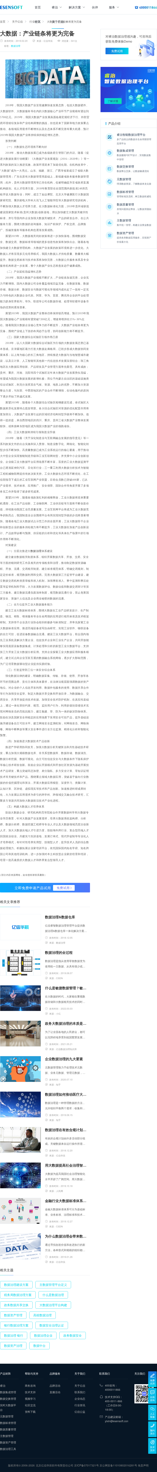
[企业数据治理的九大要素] (20, 1069)
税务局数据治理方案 (18, 1295)
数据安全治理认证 (51, 1325)
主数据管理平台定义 (53, 1284)
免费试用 (63, 888)
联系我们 (79, 1392)
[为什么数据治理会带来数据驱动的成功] (20, 1246)
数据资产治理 (13, 1345)
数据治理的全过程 (59, 952)
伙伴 (95, 7)
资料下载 (30, 1412)
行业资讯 (79, 1405)
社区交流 (30, 1405)
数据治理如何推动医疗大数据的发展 (66, 1094)
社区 (38, 21)
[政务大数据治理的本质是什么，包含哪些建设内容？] (20, 1034)
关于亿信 (58, 21)
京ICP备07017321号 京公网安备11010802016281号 (105, 1465)
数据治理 (15, 45)
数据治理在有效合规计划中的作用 (66, 1129)
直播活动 (55, 1392)
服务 (112, 7)
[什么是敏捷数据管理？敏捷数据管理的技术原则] (20, 998)
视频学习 (30, 1398)
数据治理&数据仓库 (60, 916)
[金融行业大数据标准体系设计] (20, 1211)
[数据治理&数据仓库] (20, 927)
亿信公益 (79, 1412)
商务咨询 (30, 1385)
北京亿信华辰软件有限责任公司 (54, 1465)
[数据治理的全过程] (20, 963)
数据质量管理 (8, 1429)
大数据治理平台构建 (53, 1305)
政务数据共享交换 (16, 1305)
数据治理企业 (43, 1335)
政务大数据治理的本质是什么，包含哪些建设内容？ (66, 1023)
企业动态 (79, 1398)
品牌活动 (55, 1385)
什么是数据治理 (53, 1295)
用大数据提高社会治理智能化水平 (66, 1165)
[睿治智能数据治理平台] (11, 7)
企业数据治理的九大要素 (64, 1058)
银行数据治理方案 (16, 1325)
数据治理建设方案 (16, 1284)
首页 (38, 7)
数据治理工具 (8, 1449)
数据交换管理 (8, 1398)
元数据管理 (6, 1416)
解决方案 (75, 7)
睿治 (55, 7)
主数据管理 (6, 1436)
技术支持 (30, 1392)
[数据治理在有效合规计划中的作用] (20, 1140)
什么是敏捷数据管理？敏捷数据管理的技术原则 (66, 987)
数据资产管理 (13, 1315)
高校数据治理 (42, 1315)
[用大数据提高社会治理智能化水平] (20, 1175)
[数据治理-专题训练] (129, 89)
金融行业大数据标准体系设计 (66, 1200)
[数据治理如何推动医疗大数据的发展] (20, 1104)
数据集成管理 (8, 1392)
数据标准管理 (8, 1423)
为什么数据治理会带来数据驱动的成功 (66, 1236)
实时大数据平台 (8, 1407)
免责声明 (143, 1465)
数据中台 (39, 1345)
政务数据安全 (72, 1335)
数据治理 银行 (13, 1335)
